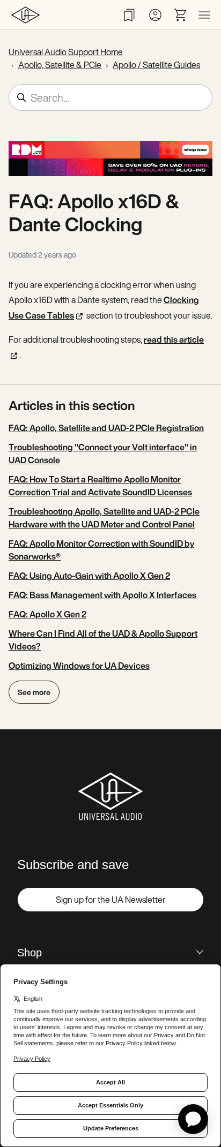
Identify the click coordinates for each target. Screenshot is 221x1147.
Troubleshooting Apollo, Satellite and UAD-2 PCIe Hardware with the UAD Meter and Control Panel (104, 518)
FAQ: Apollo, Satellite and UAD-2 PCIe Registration (106, 427)
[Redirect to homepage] (25, 14)
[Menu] (204, 15)
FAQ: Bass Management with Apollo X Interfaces (102, 594)
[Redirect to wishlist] (129, 15)
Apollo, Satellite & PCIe (59, 64)
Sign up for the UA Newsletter (111, 899)
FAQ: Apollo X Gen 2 (47, 614)
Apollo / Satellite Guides (156, 64)
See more (34, 692)
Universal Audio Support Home (66, 52)
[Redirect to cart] (181, 15)
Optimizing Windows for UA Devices (79, 665)
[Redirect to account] (155, 15)
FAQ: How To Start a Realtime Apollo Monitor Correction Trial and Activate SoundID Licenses (100, 486)
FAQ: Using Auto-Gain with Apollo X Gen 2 (89, 575)
